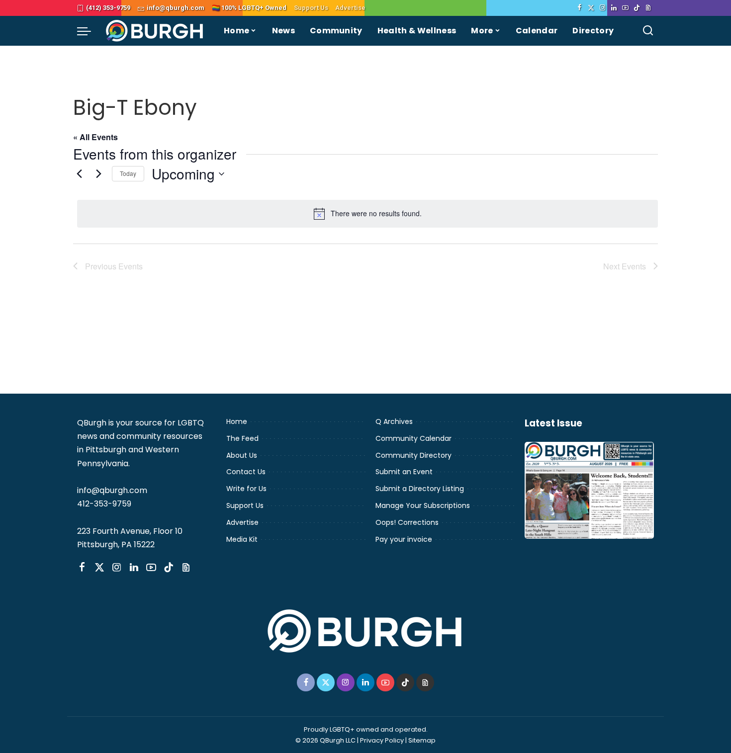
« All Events (95, 137)
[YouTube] (625, 8)
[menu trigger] (89, 31)
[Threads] (648, 8)
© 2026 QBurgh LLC (325, 740)
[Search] (648, 31)
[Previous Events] (79, 174)
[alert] (367, 214)
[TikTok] (636, 8)
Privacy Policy (382, 740)
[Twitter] (591, 8)
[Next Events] (98, 174)
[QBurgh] (155, 31)
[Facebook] (579, 8)
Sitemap (422, 740)
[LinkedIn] (614, 8)
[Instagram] (602, 8)
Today (128, 173)
